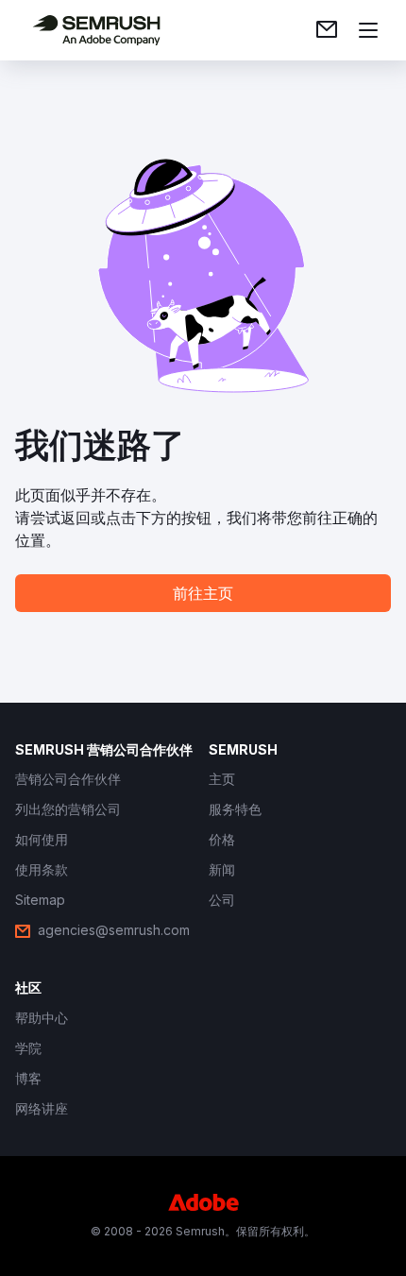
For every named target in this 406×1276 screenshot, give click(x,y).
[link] (326, 30)
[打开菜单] (368, 30)
